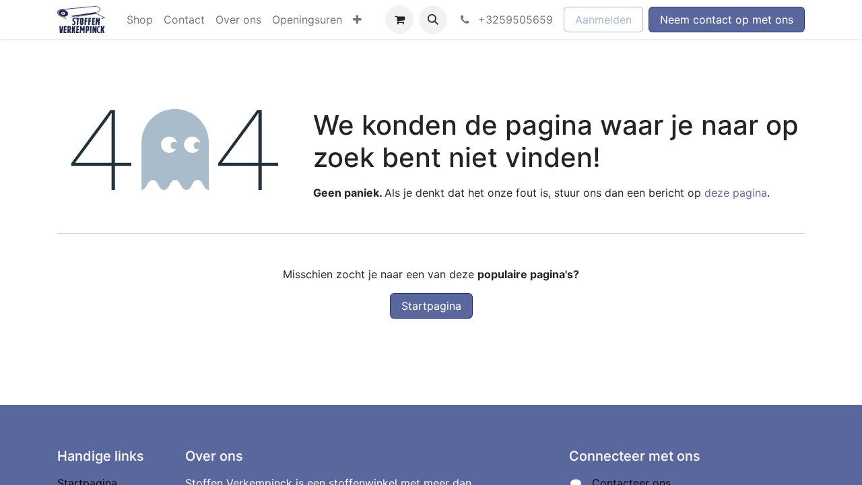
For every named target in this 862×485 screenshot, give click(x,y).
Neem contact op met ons (726, 19)
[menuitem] (139, 19)
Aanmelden (603, 19)
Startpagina (431, 306)
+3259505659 (514, 19)
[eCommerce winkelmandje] (399, 19)
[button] (433, 19)
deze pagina (735, 192)
